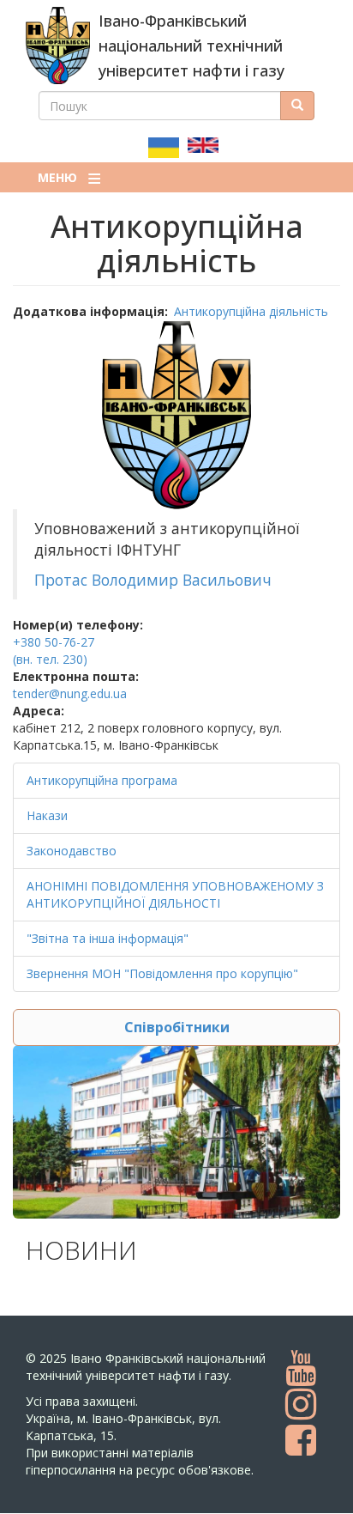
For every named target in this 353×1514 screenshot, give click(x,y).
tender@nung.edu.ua (70, 693)
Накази (47, 815)
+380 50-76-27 (53, 642)
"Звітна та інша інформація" (107, 938)
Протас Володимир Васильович (155, 579)
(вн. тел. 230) (50, 659)
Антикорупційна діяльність (251, 311)
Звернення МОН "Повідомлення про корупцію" (162, 973)
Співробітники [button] (177, 1027)
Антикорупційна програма (102, 780)
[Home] (58, 45)
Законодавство (72, 850)
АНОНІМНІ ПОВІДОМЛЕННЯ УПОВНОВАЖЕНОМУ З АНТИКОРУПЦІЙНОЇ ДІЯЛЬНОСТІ (175, 894)
